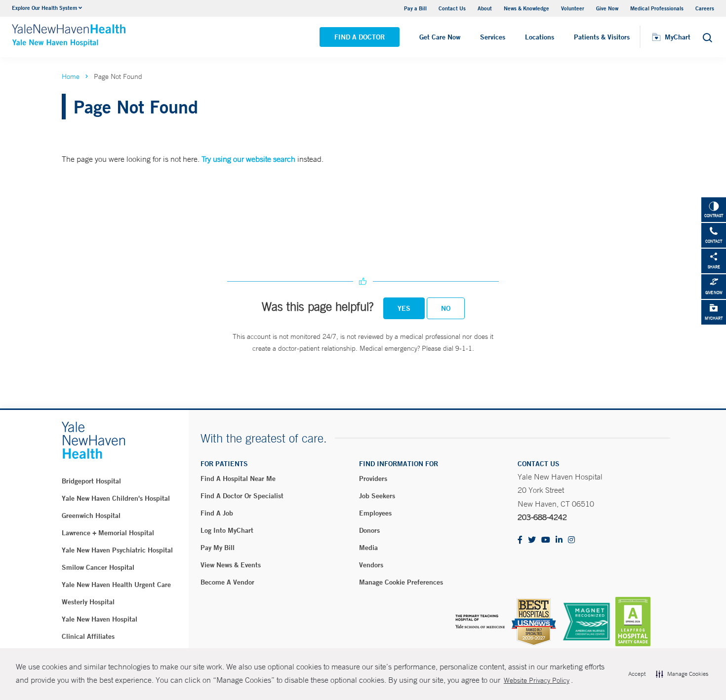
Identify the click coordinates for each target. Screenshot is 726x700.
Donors (369, 530)
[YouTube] (545, 540)
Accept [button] (636, 674)
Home (71, 76)
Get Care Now (439, 37)
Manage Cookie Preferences (401, 582)
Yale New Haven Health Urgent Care (116, 584)
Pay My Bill (218, 547)
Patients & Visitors (602, 37)
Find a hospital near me (238, 478)
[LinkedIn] (559, 540)
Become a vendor (227, 582)
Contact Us (452, 8)
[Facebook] (520, 540)
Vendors (371, 564)
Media (368, 547)
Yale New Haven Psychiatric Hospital (117, 550)
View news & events (231, 564)
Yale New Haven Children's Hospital (116, 498)
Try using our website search (248, 159)
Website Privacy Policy (536, 680)
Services (492, 37)
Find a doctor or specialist (242, 495)
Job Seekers (377, 495)
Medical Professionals (657, 8)
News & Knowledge (526, 8)
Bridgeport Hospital (91, 481)
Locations (539, 37)
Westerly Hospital (88, 601)
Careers (704, 8)
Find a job (217, 513)
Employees (375, 513)
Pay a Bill (415, 8)
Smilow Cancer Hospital (98, 567)
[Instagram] (571, 540)
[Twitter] (532, 540)
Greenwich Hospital (91, 515)
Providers (373, 478)
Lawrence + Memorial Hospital (108, 532)
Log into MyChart (227, 530)
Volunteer (572, 8)
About (485, 8)
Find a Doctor (359, 37)
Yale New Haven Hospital (99, 619)
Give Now (607, 8)
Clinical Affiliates (88, 636)
